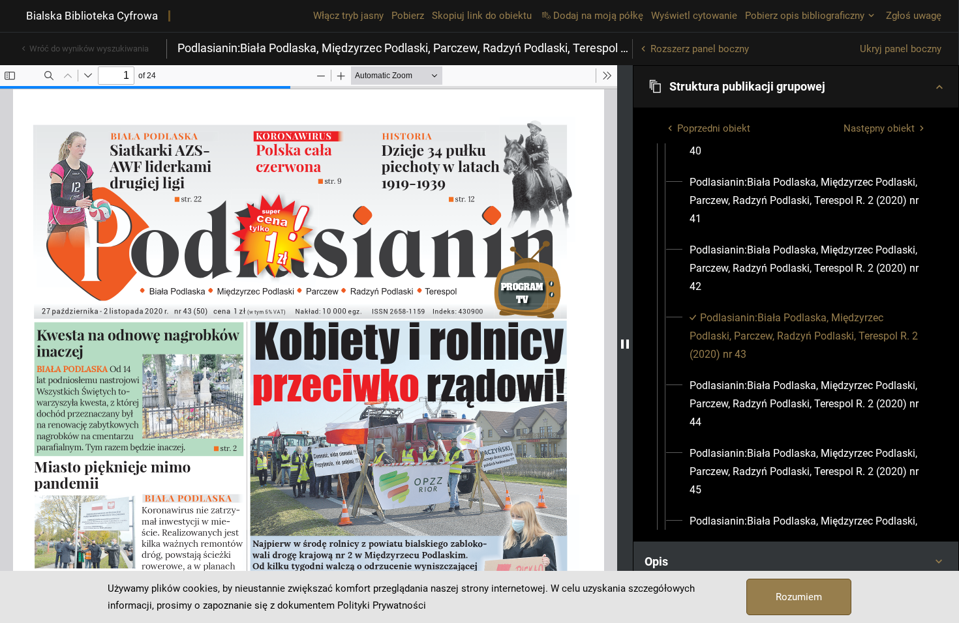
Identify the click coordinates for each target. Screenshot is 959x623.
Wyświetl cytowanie (694, 16)
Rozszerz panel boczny (699, 49)
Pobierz (407, 16)
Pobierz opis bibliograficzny (804, 16)
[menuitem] (807, 200)
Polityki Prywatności (381, 605)
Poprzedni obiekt (713, 128)
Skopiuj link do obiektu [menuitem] (482, 16)
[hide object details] (625, 344)
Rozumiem (799, 597)
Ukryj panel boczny (900, 49)
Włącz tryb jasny (348, 16)
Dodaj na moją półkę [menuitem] (598, 16)
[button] (795, 87)
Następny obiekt (879, 128)
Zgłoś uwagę (913, 16)
